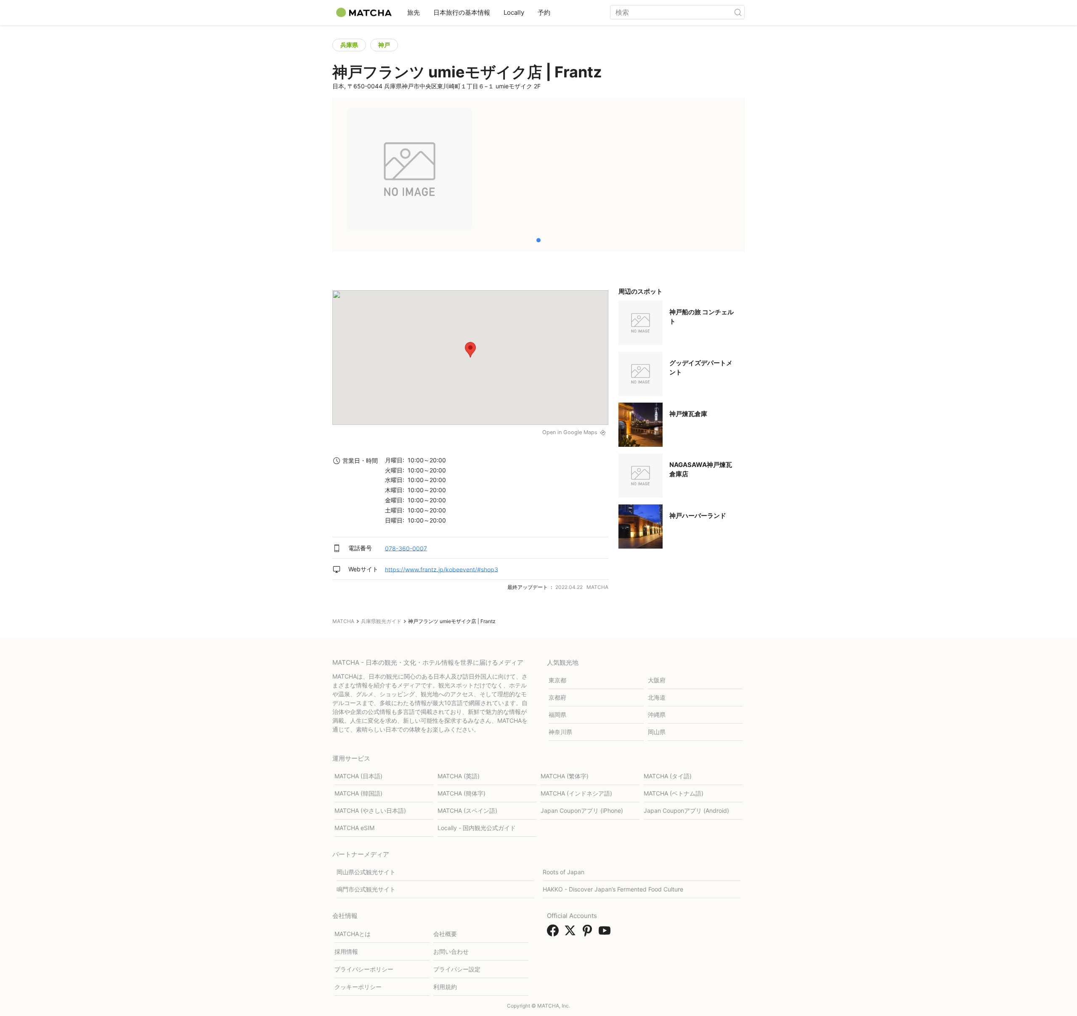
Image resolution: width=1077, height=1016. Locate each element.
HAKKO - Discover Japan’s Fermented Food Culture (613, 889)
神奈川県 (560, 731)
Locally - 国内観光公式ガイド (477, 827)
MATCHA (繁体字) (565, 776)
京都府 (557, 697)
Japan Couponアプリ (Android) (686, 810)
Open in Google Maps (569, 432)
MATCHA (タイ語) (668, 776)
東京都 (557, 680)
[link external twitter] (571, 933)
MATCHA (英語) (459, 776)
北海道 (657, 697)
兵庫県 (349, 44)
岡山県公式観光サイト (366, 871)
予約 (544, 12)
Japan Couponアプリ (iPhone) (582, 810)
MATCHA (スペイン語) (467, 810)
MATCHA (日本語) (358, 776)
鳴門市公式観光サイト (366, 889)
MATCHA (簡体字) (461, 793)
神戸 (384, 44)
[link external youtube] (606, 933)
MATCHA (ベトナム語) (673, 793)
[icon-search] (738, 12)
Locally (514, 12)
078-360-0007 (406, 548)
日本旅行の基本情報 (461, 12)
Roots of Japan (563, 871)
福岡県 (557, 714)
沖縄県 (657, 714)
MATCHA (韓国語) (358, 793)
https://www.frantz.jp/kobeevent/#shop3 (441, 569)
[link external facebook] (554, 933)
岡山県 (657, 731)
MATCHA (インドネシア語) (576, 793)
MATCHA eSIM (354, 827)
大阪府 (657, 680)
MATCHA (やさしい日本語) (370, 810)
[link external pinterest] (589, 933)
